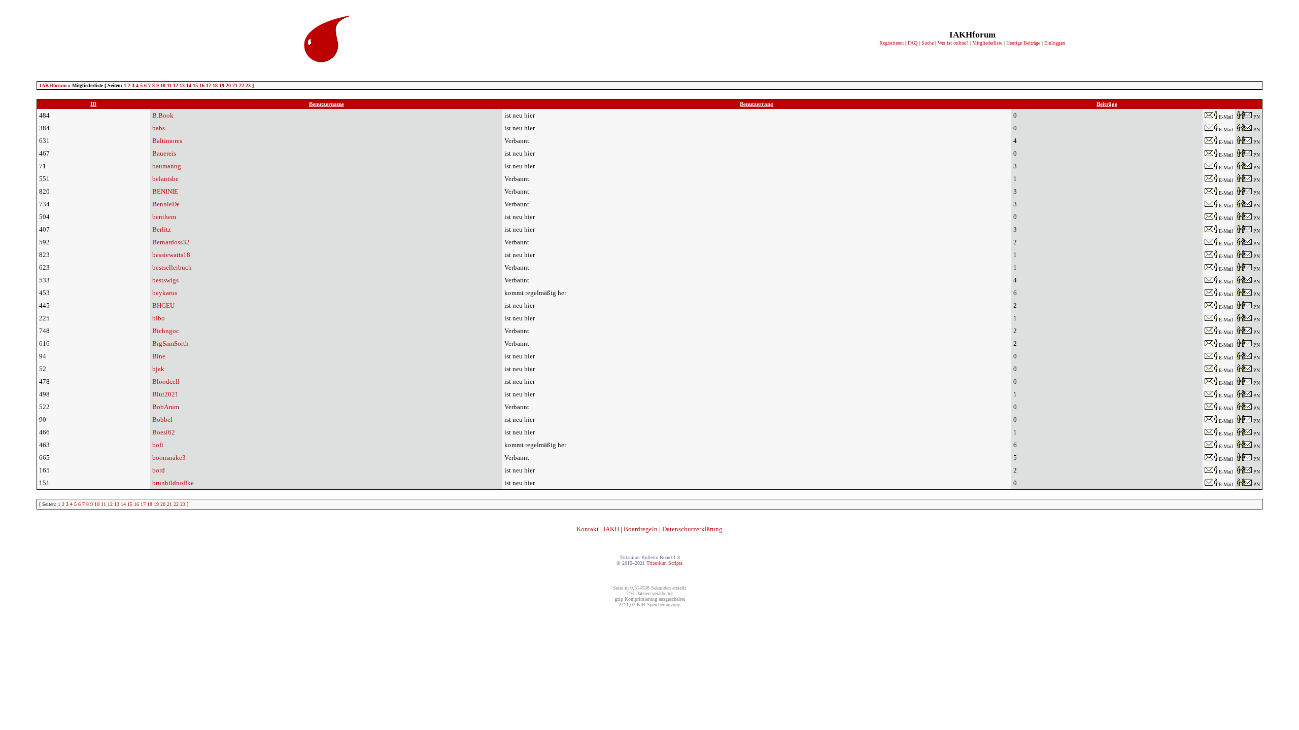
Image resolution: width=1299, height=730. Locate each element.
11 (169, 85)
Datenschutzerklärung (692, 529)
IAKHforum (53, 85)
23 (248, 85)
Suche (927, 43)
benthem (164, 217)
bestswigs (165, 280)
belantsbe (165, 178)
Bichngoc (165, 331)
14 (188, 85)
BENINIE (165, 191)
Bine (158, 356)
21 (234, 85)
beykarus (164, 293)
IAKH (611, 529)
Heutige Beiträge (1023, 43)
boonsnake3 (169, 457)
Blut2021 (165, 394)
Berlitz (161, 229)
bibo (158, 318)
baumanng (166, 166)
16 (201, 85)
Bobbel (162, 419)
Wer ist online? (953, 43)
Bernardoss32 (171, 242)
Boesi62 (163, 432)
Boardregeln (641, 529)
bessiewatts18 (171, 255)
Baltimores (167, 140)
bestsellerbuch (172, 267)
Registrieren (891, 43)
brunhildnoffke (173, 483)
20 (228, 85)
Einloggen (1054, 43)
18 (215, 85)
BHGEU (163, 305)
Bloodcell (166, 381)
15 (195, 85)
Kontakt (587, 529)
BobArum (165, 407)
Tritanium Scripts (664, 563)
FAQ (912, 43)
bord (158, 470)
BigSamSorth (170, 343)
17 (208, 85)
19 (221, 85)
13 (182, 85)
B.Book (163, 115)
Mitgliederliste (987, 43)
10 (162, 85)
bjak (158, 369)
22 (241, 85)
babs (158, 128)
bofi (157, 445)
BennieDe (166, 204)
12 (175, 85)
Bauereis (164, 153)
